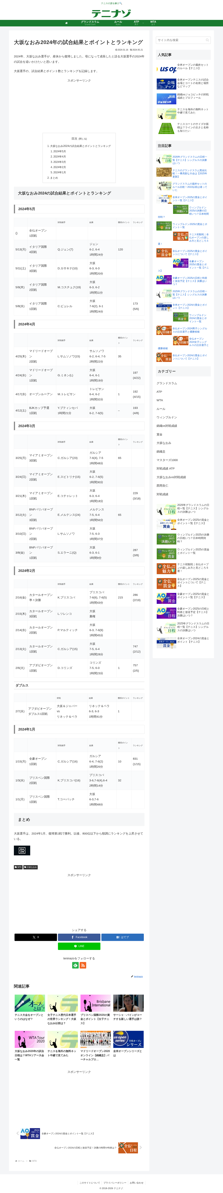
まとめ (54, 177)
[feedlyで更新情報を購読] (75, 965)
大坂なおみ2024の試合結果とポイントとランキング (80, 145)
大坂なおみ (32, 867)
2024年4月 (59, 156)
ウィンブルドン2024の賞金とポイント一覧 (198, 318)
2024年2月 (59, 167)
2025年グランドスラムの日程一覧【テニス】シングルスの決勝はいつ (190, 294)
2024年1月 (59, 172)
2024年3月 (59, 161)
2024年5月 (59, 151)
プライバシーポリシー (115, 1182)
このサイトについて (90, 1182)
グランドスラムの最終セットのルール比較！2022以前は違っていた (190, 186)
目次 (74, 138)
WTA (19, 867)
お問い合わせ (136, 1182)
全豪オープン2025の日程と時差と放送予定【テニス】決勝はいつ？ (190, 281)
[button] (207, 40)
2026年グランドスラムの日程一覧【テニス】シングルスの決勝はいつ (190, 159)
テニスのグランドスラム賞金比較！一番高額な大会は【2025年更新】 (190, 173)
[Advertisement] (79, 106)
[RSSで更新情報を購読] (83, 965)
